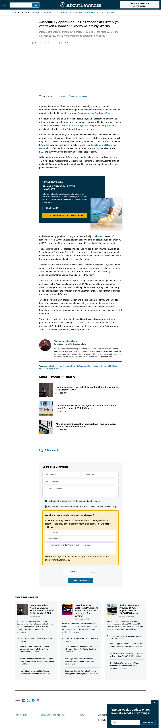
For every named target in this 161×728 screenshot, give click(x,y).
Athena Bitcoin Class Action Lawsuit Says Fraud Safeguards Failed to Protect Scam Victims (86, 425)
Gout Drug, (58, 366)
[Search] (35, 5)
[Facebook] (33, 700)
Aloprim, (46, 366)
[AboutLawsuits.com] (80, 4)
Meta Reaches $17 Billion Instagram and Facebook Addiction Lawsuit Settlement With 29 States (86, 406)
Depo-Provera (61, 12)
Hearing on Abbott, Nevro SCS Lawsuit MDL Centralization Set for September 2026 (42, 609)
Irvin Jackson (61, 96)
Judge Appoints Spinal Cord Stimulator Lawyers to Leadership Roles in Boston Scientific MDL (34, 649)
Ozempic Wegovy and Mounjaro (84, 12)
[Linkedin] (23, 700)
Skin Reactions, (81, 366)
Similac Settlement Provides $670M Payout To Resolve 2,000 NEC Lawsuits (129, 609)
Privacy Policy (21, 715)
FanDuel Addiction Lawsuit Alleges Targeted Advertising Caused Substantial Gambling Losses (81, 649)
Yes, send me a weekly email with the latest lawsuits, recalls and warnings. (82, 506)
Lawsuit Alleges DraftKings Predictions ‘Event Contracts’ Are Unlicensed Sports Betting (86, 610)
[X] (28, 700)
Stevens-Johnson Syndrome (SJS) (94, 113)
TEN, (111, 366)
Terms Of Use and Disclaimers (53, 715)
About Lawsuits (22, 12)
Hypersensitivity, (69, 366)
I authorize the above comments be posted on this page (74, 501)
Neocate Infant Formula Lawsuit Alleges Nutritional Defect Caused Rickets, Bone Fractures (124, 665)
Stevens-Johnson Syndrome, (98, 366)
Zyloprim (59, 369)
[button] (139, 4)
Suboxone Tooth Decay (42, 12)
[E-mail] (38, 700)
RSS (82, 715)
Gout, (52, 366)
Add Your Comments (79, 96)
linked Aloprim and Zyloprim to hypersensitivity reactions (89, 125)
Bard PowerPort (108, 12)
